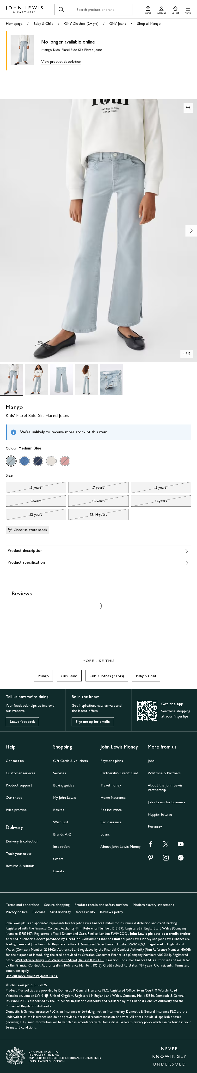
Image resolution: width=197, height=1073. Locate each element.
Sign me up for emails (93, 722)
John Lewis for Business (166, 802)
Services (59, 773)
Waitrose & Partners (164, 773)
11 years (149, 502)
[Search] (61, 9)
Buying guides (63, 785)
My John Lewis (64, 797)
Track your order (18, 853)
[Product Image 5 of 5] (111, 379)
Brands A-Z (62, 834)
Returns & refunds (20, 865)
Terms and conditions (22, 904)
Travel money (110, 785)
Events (58, 871)
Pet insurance (111, 809)
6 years (24, 488)
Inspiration (61, 846)
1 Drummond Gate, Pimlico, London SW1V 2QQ (94, 934)
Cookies (38, 912)
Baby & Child (43, 23)
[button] (188, 9)
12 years (24, 515)
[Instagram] (166, 859)
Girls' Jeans (117, 23)
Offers (58, 858)
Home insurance (113, 797)
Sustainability (60, 912)
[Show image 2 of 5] (191, 231)
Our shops (14, 797)
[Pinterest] (151, 859)
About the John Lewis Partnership (165, 787)
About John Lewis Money (120, 846)
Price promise (16, 809)
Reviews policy (111, 912)
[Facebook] (151, 845)
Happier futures (160, 814)
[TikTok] (181, 859)
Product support (19, 785)
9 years (24, 502)
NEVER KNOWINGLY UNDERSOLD (169, 1056)
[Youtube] (181, 845)
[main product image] (26, 51)
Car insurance (111, 822)
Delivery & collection (22, 841)
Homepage (14, 23)
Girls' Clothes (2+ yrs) (81, 23)
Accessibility (85, 912)
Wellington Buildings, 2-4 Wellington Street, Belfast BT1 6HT (59, 960)
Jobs (151, 760)
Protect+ (155, 826)
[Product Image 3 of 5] (61, 379)
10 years (86, 502)
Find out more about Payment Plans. (32, 976)
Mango (43, 676)
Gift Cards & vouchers (70, 760)
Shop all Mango (149, 23)
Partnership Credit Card (119, 773)
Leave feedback (22, 722)
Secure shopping (57, 904)
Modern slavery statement (153, 904)
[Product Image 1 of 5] (11, 379)
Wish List (60, 822)
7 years (86, 488)
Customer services (20, 773)
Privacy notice (17, 912)
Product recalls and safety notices (101, 904)
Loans (105, 834)
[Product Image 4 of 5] (86, 379)
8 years (148, 488)
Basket (58, 809)
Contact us (15, 760)
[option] (11, 461)
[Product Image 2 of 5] (36, 379)
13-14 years (87, 515)
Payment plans (111, 760)
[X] (166, 845)
